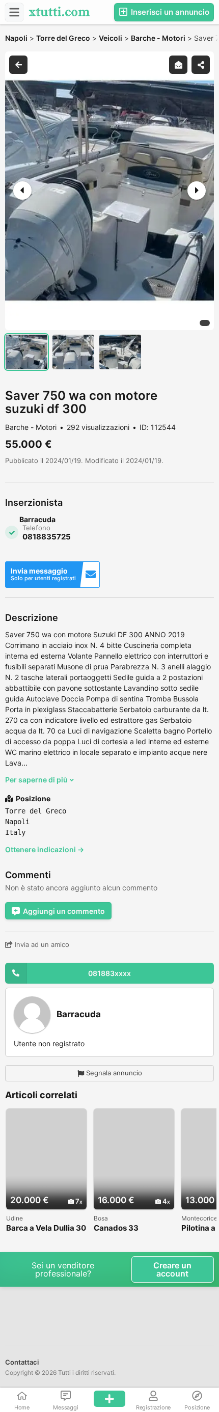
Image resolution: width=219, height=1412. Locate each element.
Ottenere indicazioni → (44, 849)
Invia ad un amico (41, 944)
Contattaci (22, 1362)
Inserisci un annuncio (169, 12)
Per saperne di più (37, 779)
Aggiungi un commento (64, 911)
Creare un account (172, 1269)
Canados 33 (116, 1228)
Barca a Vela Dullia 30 (46, 1228)
